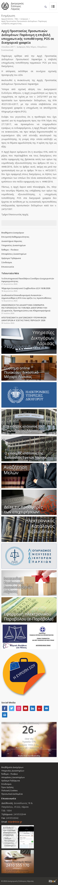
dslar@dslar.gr (15, 821)
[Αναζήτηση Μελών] (28, 475)
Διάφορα (24, 19)
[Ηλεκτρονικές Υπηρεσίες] (28, 394)
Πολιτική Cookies (9, 790)
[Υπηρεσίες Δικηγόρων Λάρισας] (28, 341)
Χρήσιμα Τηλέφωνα (11, 258)
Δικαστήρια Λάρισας (11, 241)
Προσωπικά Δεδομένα (12, 793)
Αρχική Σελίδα (7, 19)
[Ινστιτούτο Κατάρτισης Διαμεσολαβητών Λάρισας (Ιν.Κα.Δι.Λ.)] (28, 583)
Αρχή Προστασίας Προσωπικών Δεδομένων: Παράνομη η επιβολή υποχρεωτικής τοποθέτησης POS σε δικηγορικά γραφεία (27, 37)
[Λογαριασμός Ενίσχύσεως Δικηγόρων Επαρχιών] (28, 556)
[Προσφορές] (28, 502)
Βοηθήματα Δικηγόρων (12, 232)
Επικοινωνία (7, 266)
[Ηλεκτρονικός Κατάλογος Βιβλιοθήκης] (28, 529)
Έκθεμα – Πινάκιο (9, 249)
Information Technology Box (53, 880)
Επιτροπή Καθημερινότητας (15, 236)
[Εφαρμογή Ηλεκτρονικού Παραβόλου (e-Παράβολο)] (28, 609)
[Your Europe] (28, 368)
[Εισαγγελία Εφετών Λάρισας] (28, 448)
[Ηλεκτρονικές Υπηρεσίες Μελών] (28, 836)
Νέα (16, 19)
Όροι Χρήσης (7, 787)
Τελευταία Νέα (10, 273)
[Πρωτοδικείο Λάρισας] (28, 421)
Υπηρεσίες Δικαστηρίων (13, 245)
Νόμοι (33, 47)
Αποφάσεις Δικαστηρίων (13, 253)
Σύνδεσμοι (6, 262)
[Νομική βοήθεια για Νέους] (28, 636)
